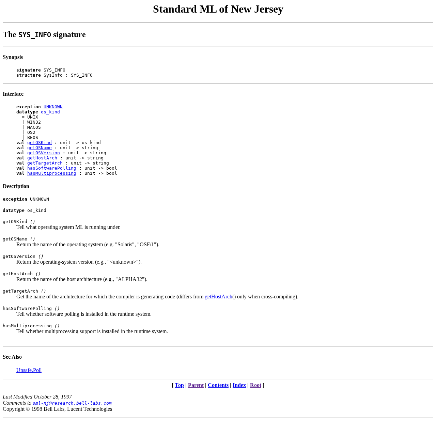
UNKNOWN (53, 106)
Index (239, 385)
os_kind (50, 111)
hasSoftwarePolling (51, 168)
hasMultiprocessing (51, 173)
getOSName (39, 147)
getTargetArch (45, 163)
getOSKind (39, 142)
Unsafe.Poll (29, 370)
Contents (218, 385)
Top (179, 385)
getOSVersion (43, 152)
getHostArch (42, 157)
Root (255, 385)
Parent (196, 385)
